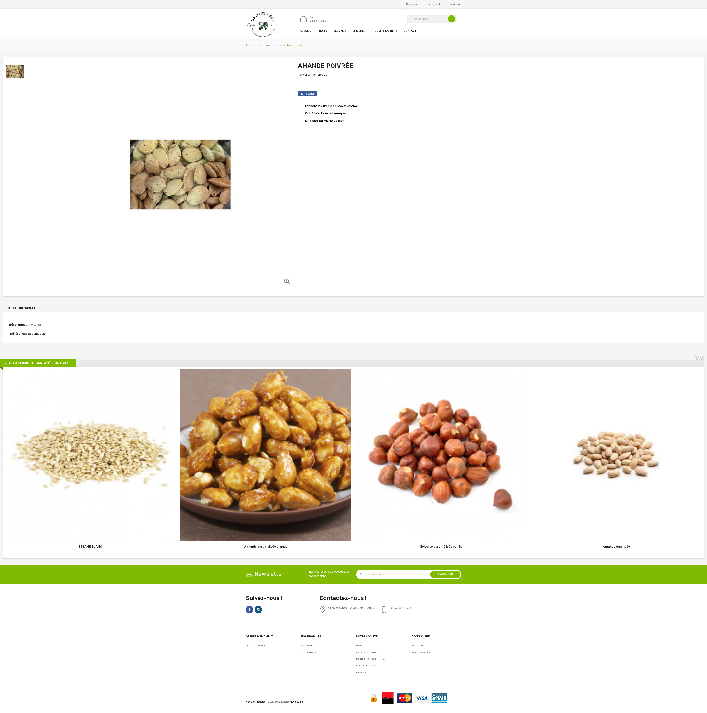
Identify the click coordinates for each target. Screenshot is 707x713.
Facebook (249, 609)
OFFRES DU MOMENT (256, 645)
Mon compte (413, 4)
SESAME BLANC (90, 546)
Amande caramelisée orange (265, 546)
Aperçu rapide (90, 456)
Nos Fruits (307, 645)
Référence (17, 324)
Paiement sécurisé (367, 652)
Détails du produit (21, 308)
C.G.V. (359, 645)
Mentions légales (255, 701)
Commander (435, 4)
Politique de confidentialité (372, 659)
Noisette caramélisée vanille (441, 546)
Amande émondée (616, 546)
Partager (309, 93)
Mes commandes (420, 652)
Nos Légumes (308, 652)
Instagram (258, 609)
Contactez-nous (365, 665)
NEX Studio (296, 701)
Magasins (361, 672)
